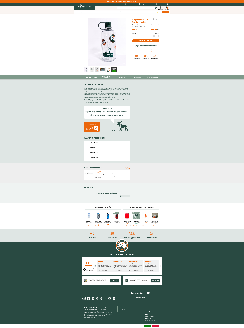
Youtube (109, 298)
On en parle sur (92, 124)
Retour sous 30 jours (154, 58)
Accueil (87, 14)
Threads (101, 298)
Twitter (105, 298)
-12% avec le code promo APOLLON (114, 1)
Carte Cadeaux (148, 318)
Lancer (156, 8)
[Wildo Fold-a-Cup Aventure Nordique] (155, 219)
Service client (92, 237)
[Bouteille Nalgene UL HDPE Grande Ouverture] (89, 219)
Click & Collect (135, 313)
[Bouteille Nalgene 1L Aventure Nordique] (86, 69)
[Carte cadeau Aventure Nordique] (136, 219)
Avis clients (134, 319)
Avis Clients (122, 77)
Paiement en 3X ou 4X (137, 58)
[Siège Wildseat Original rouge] (127, 219)
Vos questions (137, 77)
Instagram (92, 298)
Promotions (147, 309)
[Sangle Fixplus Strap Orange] (145, 219)
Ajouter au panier (146, 40)
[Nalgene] (156, 19)
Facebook (97, 298)
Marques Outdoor (149, 307)
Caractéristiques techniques (106, 77)
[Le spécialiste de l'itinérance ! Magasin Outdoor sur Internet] (84, 6)
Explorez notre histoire (89, 317)
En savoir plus (114, 280)
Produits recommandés (152, 77)
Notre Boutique (135, 311)
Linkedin (113, 298)
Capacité (134, 33)
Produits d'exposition (149, 316)
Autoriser (114, 70)
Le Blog (85, 298)
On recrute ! (121, 311)
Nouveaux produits (149, 311)
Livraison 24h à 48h (145, 58)
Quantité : (157, 33)
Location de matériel (136, 315)
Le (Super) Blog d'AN (122, 309)
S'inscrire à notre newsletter (140, 298)
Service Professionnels (136, 317)
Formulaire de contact (136, 307)
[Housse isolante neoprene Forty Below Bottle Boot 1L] (117, 219)
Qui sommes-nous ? (122, 307)
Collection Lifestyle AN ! (150, 320)
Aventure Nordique (90, 308)
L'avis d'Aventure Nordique (91, 77)
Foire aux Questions (136, 309)
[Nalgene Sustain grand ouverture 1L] (98, 219)
